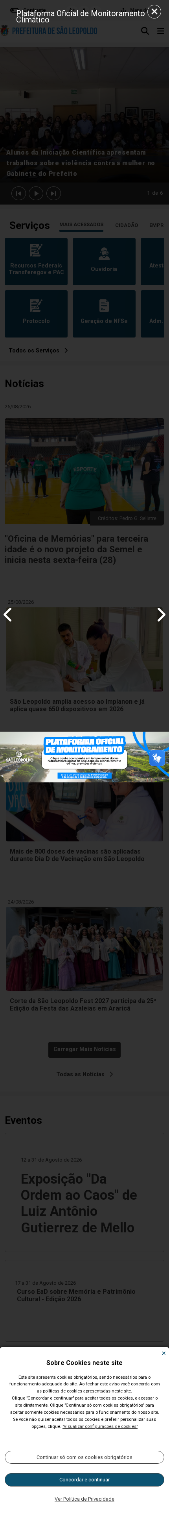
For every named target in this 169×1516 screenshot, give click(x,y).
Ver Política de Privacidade (84, 1499)
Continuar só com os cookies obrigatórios (84, 1457)
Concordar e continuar (84, 1480)
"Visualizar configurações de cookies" (100, 1426)
